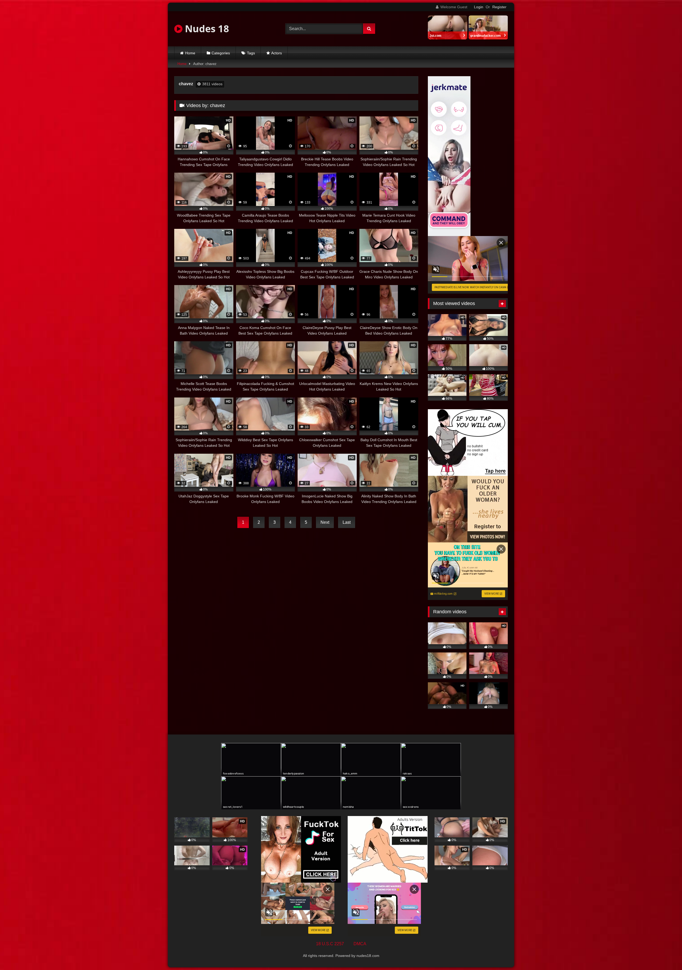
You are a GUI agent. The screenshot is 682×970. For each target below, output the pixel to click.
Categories (221, 53)
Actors (276, 53)
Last (347, 522)
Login (478, 7)
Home (190, 53)
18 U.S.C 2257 (330, 943)
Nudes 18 (205, 28)
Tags (251, 53)
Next (324, 522)
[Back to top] (665, 954)
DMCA (360, 943)
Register (499, 7)
